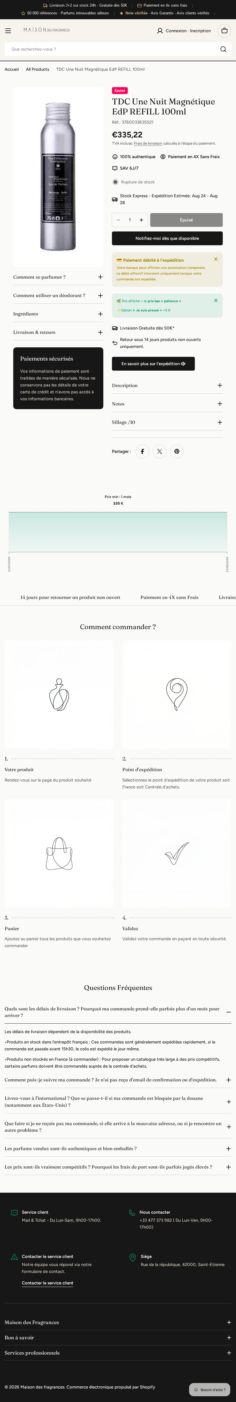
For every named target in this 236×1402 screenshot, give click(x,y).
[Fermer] (215, 259)
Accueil (12, 69)
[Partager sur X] (160, 451)
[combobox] (118, 49)
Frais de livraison (148, 143)
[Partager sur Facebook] (142, 451)
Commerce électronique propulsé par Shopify (110, 1387)
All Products (37, 69)
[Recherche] (223, 49)
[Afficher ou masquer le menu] (8, 30)
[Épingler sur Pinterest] (177, 451)
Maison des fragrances (42, 1387)
